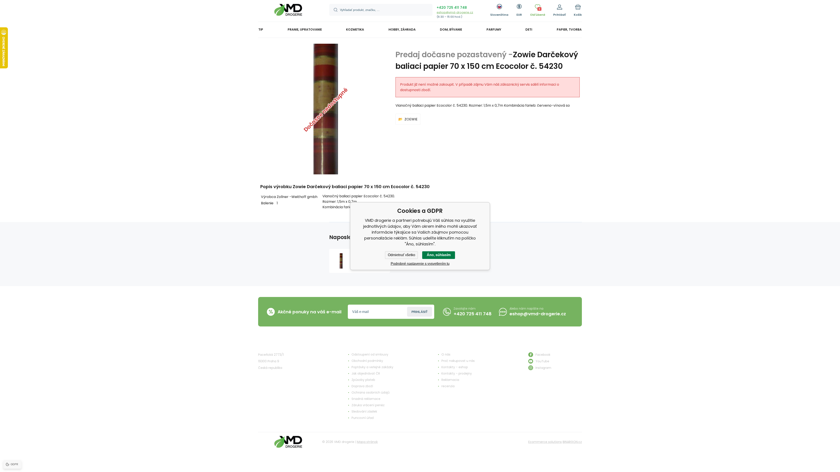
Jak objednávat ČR (366, 373)
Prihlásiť (419, 312)
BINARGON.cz (572, 442)
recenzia (448, 386)
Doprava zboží (362, 386)
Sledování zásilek (364, 411)
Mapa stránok (367, 442)
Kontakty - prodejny (456, 373)
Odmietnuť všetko (401, 255)
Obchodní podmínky (367, 361)
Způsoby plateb (363, 380)
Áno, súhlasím (439, 255)
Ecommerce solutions (545, 442)
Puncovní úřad (363, 418)
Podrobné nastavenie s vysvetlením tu (420, 264)
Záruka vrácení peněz (368, 405)
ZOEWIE (411, 119)
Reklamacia (450, 380)
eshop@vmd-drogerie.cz (455, 12)
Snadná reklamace (366, 399)
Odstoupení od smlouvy (370, 354)
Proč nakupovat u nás (458, 361)
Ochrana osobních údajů (371, 392)
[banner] (288, 11)
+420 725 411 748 (452, 7)
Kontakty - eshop (454, 367)
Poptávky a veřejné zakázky (372, 367)
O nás (445, 354)
